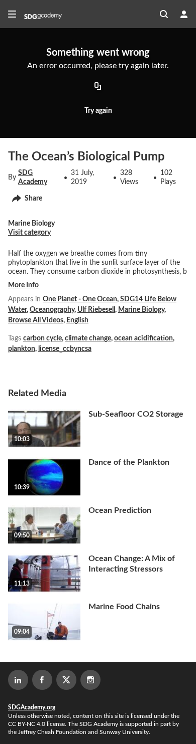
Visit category (29, 232)
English (77, 320)
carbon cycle (42, 338)
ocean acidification (143, 338)
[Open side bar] (12, 14)
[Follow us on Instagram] (90, 680)
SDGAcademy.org (31, 707)
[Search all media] (164, 14)
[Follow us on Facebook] (42, 680)
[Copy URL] (98, 87)
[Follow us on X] (66, 680)
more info (23, 285)
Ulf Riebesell (96, 309)
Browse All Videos (35, 320)
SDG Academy (32, 177)
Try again (98, 110)
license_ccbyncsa (64, 348)
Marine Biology (141, 309)
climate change (88, 338)
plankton (21, 348)
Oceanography (52, 309)
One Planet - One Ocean (80, 299)
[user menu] (184, 14)
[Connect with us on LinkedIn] (18, 680)
